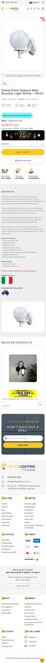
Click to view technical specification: (19, 271)
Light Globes (6, 513)
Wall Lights (28, 519)
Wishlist (4, 643)
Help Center (23, 586)
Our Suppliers (6, 607)
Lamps (27, 522)
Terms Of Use (29, 610)
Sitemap (27, 607)
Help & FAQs (6, 613)
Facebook (32, 637)
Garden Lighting (7, 546)
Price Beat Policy (31, 619)
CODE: (4, 99)
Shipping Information (33, 604)
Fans (3, 510)
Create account (7, 640)
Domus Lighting (31, 99)
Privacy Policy (30, 616)
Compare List (6, 646)
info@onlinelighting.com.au (19, 481)
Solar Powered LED (9, 552)
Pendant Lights (30, 504)
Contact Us (6, 610)
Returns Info (29, 613)
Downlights (29, 510)
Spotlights (28, 513)
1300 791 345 (11, 2)
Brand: (21, 99)
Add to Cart (23, 152)
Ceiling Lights (29, 507)
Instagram (33, 641)
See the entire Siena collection (17, 115)
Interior (4, 504)
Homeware (5, 522)
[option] (23, 377)
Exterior (4, 507)
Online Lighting (9, 9)
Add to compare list (16, 105)
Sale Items (5, 525)
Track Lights (29, 516)
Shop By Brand (7, 516)
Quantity (5, 144)
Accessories (6, 519)
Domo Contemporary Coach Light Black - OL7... (21, 399)
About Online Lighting (10, 604)
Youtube (32, 646)
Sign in (4, 637)
